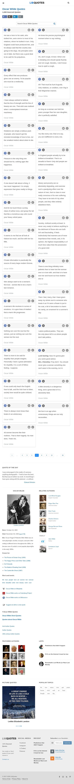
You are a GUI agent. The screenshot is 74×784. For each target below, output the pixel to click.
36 (62, 455)
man (6, 580)
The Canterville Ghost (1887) (13, 570)
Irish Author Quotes (8, 626)
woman (31, 580)
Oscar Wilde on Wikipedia (14, 588)
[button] (68, 2)
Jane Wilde (51, 539)
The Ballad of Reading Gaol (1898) (15, 567)
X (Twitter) (23, 748)
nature (51, 687)
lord (17, 582)
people (11, 580)
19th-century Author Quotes (11, 634)
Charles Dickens (53, 519)
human (42, 690)
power (68, 687)
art (18, 580)
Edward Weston (29, 482)
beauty (21, 582)
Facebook (23, 743)
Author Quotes (6, 630)
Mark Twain (52, 511)
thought (42, 693)
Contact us (5, 759)
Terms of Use (6, 779)
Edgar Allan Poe (53, 503)
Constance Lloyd (53, 546)
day (54, 693)
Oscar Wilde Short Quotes (11, 615)
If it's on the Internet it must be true (56, 654)
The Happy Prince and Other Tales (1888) (17, 561)
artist (13, 582)
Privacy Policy (16, 779)
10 (52, 455)
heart (63, 690)
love (15, 580)
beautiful (8, 582)
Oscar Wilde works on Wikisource (16, 597)
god (63, 687)
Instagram (23, 745)
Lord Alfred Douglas (54, 496)
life (3, 580)
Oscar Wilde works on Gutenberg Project (19, 593)
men (48, 693)
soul (30, 582)
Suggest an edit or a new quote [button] (15, 605)
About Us (25, 779)
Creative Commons (19, 525)
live (27, 580)
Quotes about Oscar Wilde (11, 619)
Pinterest (22, 751)
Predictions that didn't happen (55, 645)
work (26, 582)
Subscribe (67, 743)
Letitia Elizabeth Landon (18, 721)
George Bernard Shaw (55, 526)
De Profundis (8, 564)
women (22, 580)
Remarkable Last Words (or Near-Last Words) (40, 761)
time (3, 582)
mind (48, 690)
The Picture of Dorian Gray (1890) (15, 557)
